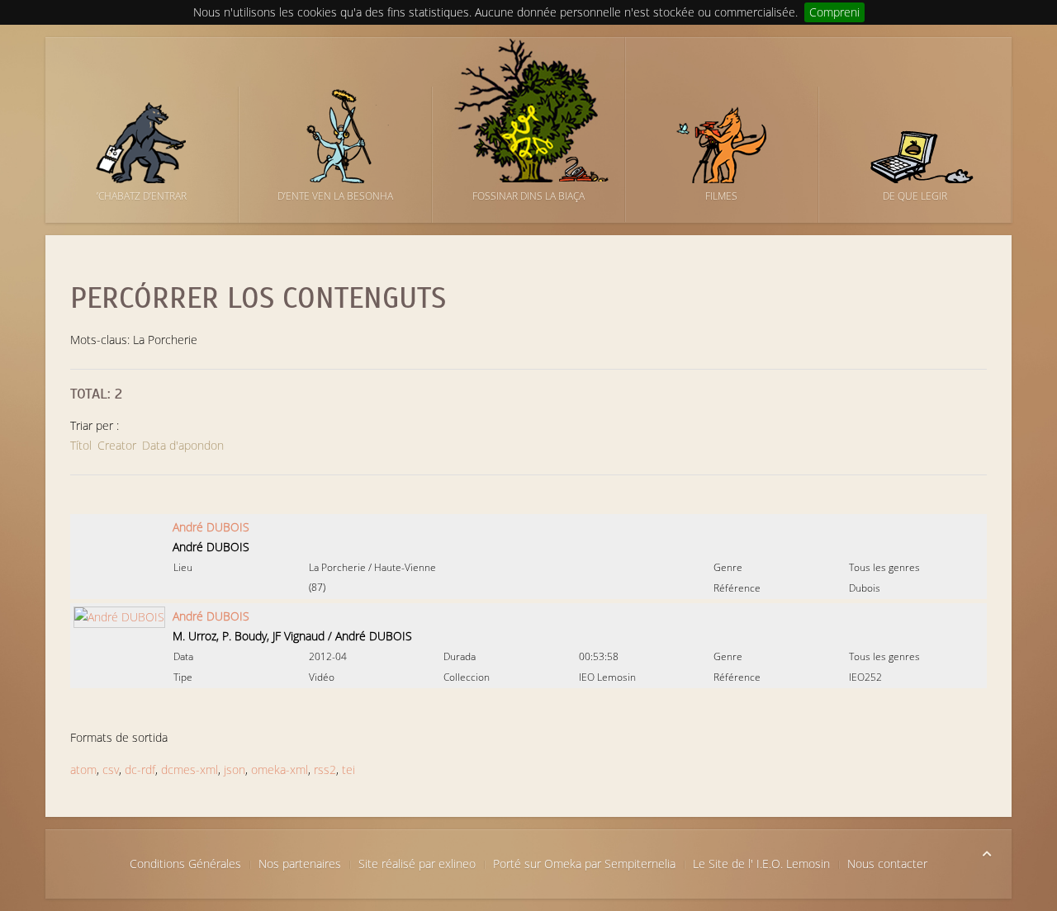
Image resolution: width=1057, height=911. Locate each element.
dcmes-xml (189, 769)
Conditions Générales (185, 863)
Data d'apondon (183, 445)
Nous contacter (887, 863)
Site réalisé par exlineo (417, 863)
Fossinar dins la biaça (528, 196)
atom (83, 769)
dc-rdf (140, 769)
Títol (81, 445)
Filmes (721, 196)
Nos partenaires (299, 863)
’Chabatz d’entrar (142, 196)
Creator (116, 445)
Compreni (834, 12)
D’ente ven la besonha (335, 196)
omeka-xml (279, 769)
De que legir (915, 196)
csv (110, 769)
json (234, 769)
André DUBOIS (211, 527)
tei (348, 769)
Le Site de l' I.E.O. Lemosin (761, 863)
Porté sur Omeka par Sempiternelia (584, 863)
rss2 (325, 769)
